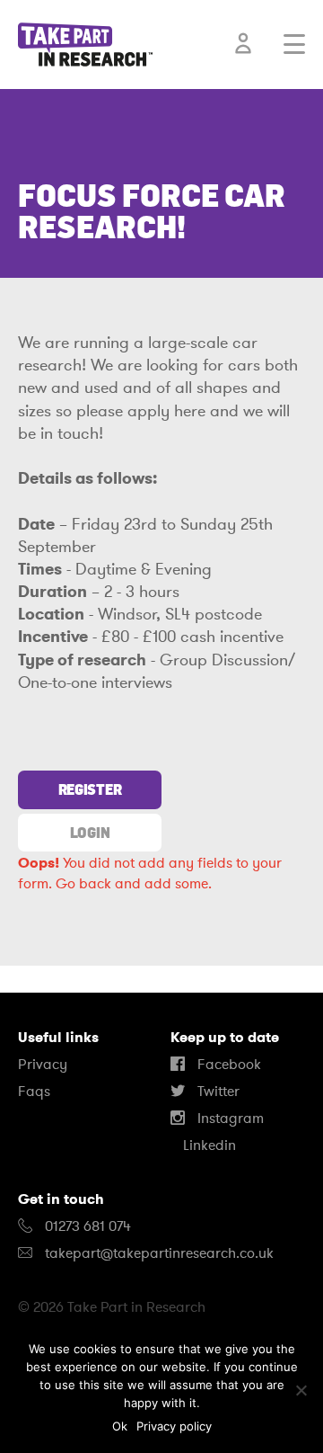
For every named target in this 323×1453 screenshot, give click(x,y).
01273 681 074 (86, 1226)
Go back (83, 884)
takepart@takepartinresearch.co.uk (159, 1253)
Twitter (217, 1091)
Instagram (229, 1118)
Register (89, 789)
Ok (119, 1426)
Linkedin (207, 1145)
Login (89, 833)
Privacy (42, 1064)
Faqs (34, 1091)
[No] (301, 1390)
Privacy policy (174, 1426)
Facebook (227, 1064)
